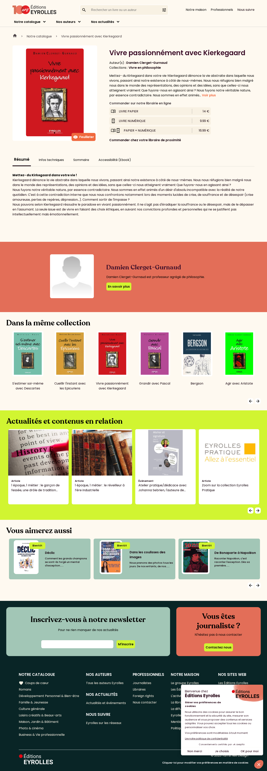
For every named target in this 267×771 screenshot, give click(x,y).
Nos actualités (102, 22)
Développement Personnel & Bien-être (49, 696)
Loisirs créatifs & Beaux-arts (40, 715)
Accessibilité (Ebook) (115, 160)
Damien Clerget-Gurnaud (146, 62)
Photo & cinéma (31, 728)
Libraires (139, 689)
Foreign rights (143, 696)
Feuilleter (83, 137)
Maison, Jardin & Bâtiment (39, 722)
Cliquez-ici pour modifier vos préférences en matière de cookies (205, 762)
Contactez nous (218, 647)
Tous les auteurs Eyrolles (105, 683)
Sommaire (81, 160)
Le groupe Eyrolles (185, 683)
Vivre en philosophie (145, 67)
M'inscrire (126, 644)
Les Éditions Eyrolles (233, 683)
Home (15, 36)
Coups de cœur (34, 683)
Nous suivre (245, 9)
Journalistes (142, 683)
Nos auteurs (65, 22)
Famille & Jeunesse (33, 702)
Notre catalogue (27, 22)
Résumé (21, 159)
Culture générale (32, 709)
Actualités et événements (106, 703)
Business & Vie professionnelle (42, 734)
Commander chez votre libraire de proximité (145, 140)
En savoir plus (119, 286)
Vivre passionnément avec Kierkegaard (91, 36)
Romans (25, 689)
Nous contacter (145, 702)
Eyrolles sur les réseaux (103, 723)
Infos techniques (51, 160)
